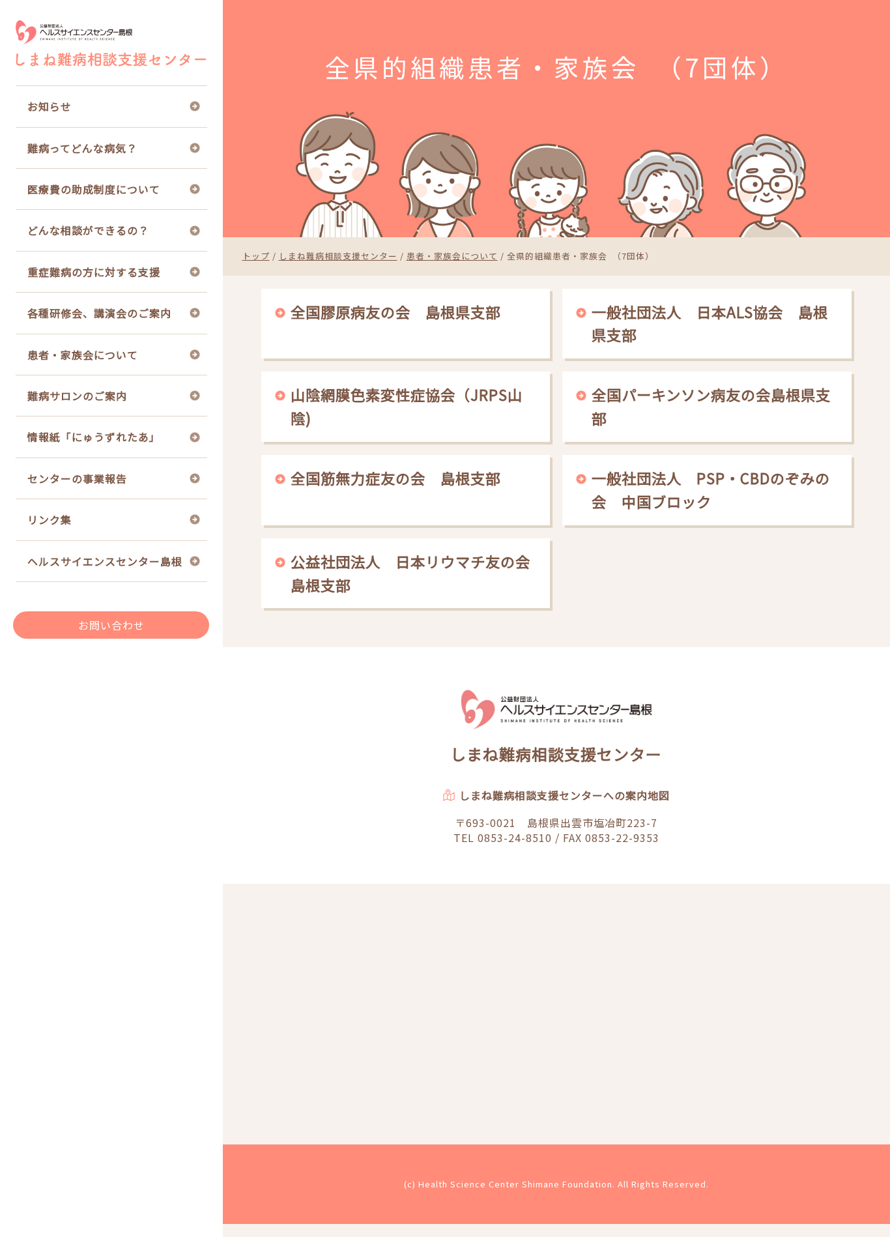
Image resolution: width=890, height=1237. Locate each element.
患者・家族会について (82, 354)
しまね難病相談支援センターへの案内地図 (564, 795)
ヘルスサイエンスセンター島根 (104, 561)
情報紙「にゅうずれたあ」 (93, 436)
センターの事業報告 (77, 478)
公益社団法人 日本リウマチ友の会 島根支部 (414, 573)
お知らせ (49, 106)
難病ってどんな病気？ (82, 148)
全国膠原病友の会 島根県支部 (395, 311)
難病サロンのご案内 (77, 395)
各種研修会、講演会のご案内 (99, 313)
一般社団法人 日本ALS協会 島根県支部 (710, 323)
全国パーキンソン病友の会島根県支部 (711, 406)
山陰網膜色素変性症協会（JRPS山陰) (407, 406)
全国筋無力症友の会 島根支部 (395, 477)
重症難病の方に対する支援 (93, 272)
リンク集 (49, 519)
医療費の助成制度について (93, 189)
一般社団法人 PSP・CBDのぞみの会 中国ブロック (711, 489)
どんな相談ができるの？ (88, 230)
